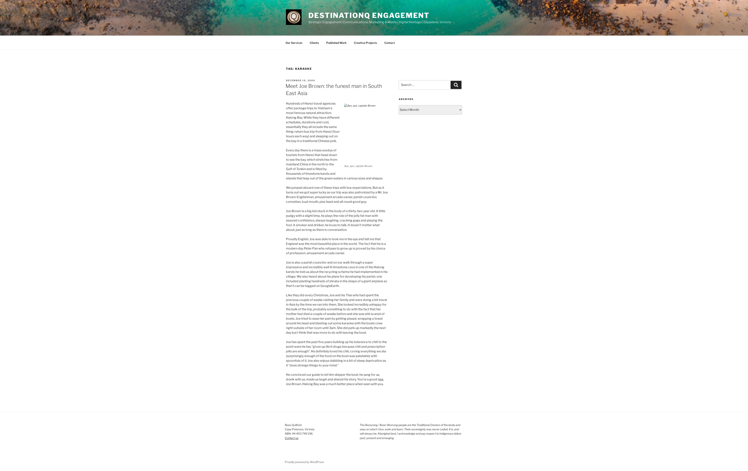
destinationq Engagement (369, 15)
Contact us (291, 438)
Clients (314, 42)
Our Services (294, 42)
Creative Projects (365, 42)
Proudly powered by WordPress (304, 462)
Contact (389, 42)
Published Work (336, 42)
